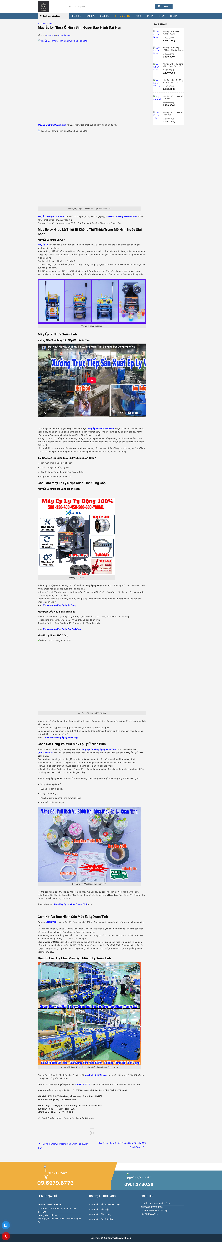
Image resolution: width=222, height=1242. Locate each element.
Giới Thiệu (90, 16)
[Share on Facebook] (92, 1133)
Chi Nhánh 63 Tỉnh (123, 16)
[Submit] (163, 6)
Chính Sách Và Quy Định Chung (104, 1204)
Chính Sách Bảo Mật (99, 1209)
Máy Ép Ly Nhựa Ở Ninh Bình (52, 125)
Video (138, 16)
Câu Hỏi (150, 16)
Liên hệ (173, 16)
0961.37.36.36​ (138, 1184)
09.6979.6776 (55, 1183)
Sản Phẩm (104, 16)
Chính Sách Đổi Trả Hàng (101, 1219)
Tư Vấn (162, 16)
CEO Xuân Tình (64, 35)
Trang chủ (76, 16)
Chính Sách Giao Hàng (100, 1214)
